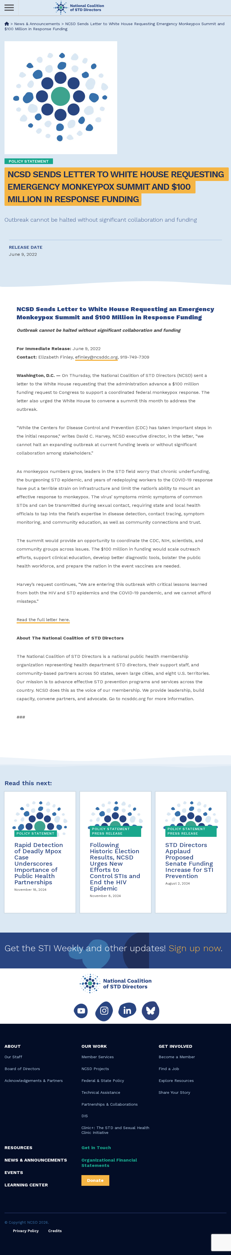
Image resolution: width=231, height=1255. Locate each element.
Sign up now (195, 948)
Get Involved (175, 1046)
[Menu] (9, 8)
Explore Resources (176, 1080)
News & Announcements (36, 1160)
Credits (55, 1231)
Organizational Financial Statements (109, 1162)
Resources (18, 1147)
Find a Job (169, 1068)
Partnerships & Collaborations (109, 1104)
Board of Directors (22, 1068)
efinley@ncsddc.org (96, 357)
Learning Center (26, 1185)
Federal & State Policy (102, 1080)
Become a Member (177, 1057)
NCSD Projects (95, 1068)
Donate (95, 1180)
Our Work (94, 1046)
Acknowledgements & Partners (34, 1080)
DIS (84, 1116)
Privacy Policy (26, 1231)
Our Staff (13, 1057)
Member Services (97, 1057)
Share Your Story (174, 1092)
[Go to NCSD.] (7, 23)
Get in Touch (96, 1147)
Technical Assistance (100, 1092)
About (13, 1046)
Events (14, 1172)
